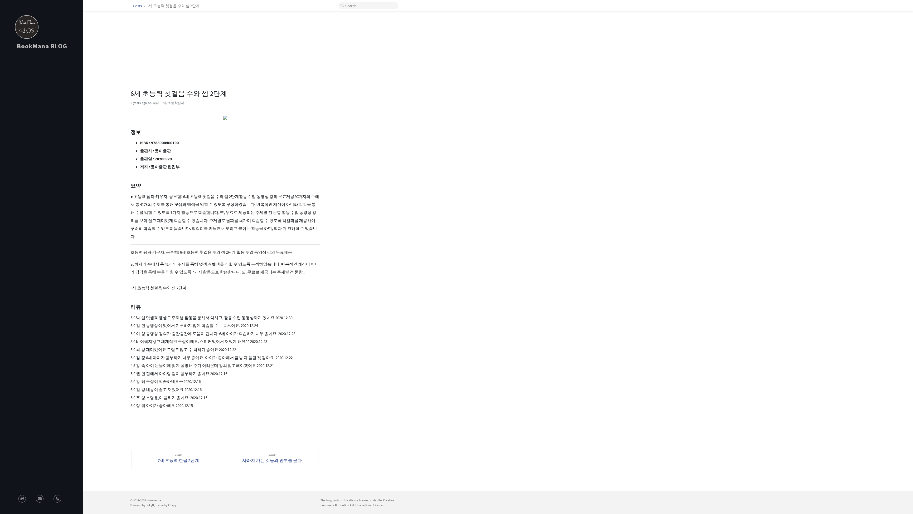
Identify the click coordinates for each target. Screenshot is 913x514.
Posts (138, 5)
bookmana (154, 500)
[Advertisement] (41, 96)
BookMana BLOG (42, 46)
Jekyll (150, 505)
